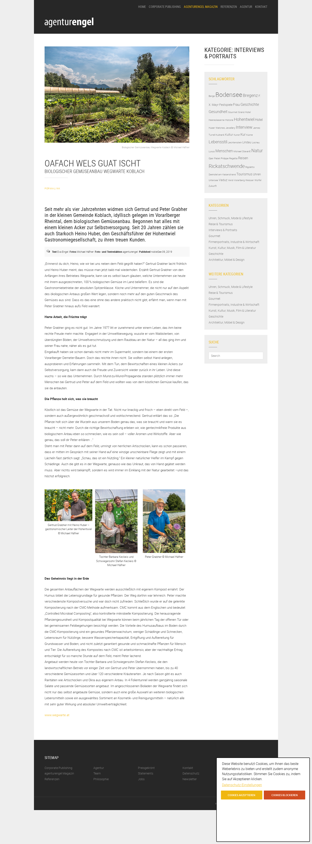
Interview (244, 127)
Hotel (259, 119)
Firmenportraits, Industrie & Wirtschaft (234, 242)
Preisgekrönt (247, 26)
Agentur (246, 6)
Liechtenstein (235, 142)
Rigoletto (249, 167)
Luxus (212, 151)
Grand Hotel (244, 112)
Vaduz (223, 180)
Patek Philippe (221, 158)
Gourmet (233, 112)
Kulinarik (220, 134)
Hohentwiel (244, 119)
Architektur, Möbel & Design (227, 260)
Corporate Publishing (165, 6)
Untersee (213, 180)
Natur (257, 150)
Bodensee (228, 94)
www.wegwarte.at (57, 715)
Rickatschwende (227, 166)
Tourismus (244, 174)
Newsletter (190, 779)
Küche (249, 134)
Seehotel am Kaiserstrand (222, 174)
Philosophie (247, 19)
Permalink (52, 188)
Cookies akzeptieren (241, 795)
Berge (212, 96)
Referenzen (229, 6)
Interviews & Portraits (223, 230)
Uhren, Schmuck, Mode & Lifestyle (231, 218)
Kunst (237, 134)
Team (243, 40)
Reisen (243, 158)
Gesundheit (218, 111)
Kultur (229, 135)
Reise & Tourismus (221, 224)
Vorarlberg (239, 180)
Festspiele (225, 105)
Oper (211, 158)
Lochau (256, 142)
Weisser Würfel (253, 180)
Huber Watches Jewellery (222, 127)
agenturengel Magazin (201, 6)
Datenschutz (191, 773)
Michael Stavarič (242, 151)
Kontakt (261, 6)
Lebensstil (218, 142)
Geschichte (249, 104)
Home (142, 6)
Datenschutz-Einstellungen (242, 785)
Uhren (257, 174)
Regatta (233, 158)
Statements (246, 33)
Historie (229, 120)
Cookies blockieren (284, 795)
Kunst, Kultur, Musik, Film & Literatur (232, 248)
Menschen (224, 150)
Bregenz (250, 95)
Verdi (230, 180)
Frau (236, 104)
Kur (243, 134)
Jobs (243, 48)
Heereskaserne (217, 120)
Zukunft (213, 185)
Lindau (246, 142)
